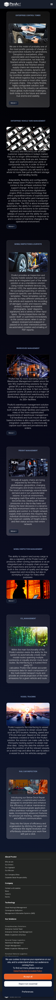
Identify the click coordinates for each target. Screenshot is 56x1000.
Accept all (28, 976)
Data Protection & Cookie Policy (28, 971)
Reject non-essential (28, 984)
